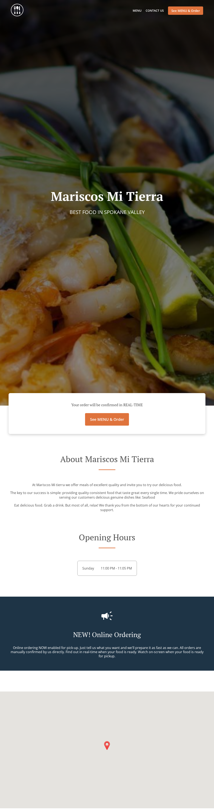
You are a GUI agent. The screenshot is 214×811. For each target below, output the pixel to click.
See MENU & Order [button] (185, 11)
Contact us (155, 11)
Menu (137, 11)
